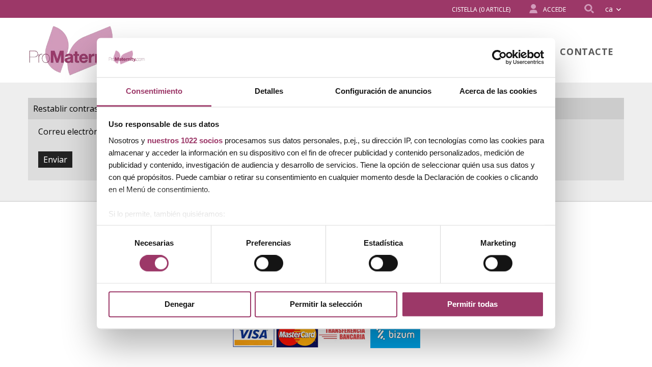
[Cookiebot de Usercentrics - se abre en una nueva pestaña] (499, 57)
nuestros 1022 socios (185, 140)
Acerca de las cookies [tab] (498, 91)
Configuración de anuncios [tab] (383, 91)
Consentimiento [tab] (154, 91)
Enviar (55, 159)
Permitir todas (472, 304)
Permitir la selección (326, 304)
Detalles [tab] (269, 91)
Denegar (180, 304)
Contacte (587, 51)
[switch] (268, 263)
